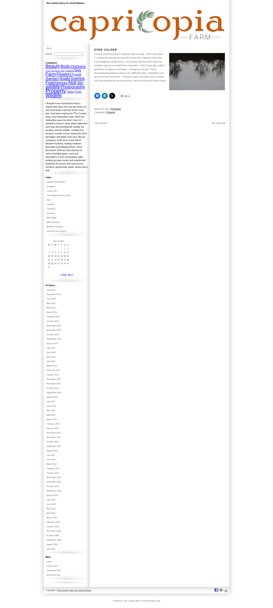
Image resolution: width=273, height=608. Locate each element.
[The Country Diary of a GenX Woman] (136, 42)
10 (49, 256)
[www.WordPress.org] (221, 590)
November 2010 (53, 482)
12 (55, 256)
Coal (48, 71)
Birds (65, 66)
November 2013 (53, 330)
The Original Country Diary (58, 195)
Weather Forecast (54, 226)
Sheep (70, 91)
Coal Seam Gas (57, 71)
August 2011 (52, 450)
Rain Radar (51, 218)
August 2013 (52, 343)
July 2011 (50, 455)
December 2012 (53, 379)
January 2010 (52, 526)
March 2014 (51, 312)
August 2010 (52, 495)
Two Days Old (218, 123)
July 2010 (50, 500)
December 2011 (53, 433)
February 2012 (53, 424)
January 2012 (52, 428)
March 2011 (51, 464)
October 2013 (52, 334)
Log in (49, 561)
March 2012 (51, 419)
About (49, 48)
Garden (52, 78)
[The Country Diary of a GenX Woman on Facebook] (216, 590)
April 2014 (50, 308)
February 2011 (53, 468)
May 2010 (50, 509)
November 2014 (53, 294)
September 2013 (53, 339)
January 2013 (52, 375)
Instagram (51, 186)
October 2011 (52, 442)
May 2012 (50, 410)
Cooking (69, 70)
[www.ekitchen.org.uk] (226, 590)
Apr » (70, 274)
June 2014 (51, 299)
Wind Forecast (53, 222)
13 (58, 256)
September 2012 (53, 392)
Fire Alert (50, 213)
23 (68, 260)
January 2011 (52, 473)
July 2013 (50, 348)
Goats (64, 78)
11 (52, 256)
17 (49, 260)
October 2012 (52, 388)
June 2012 (51, 406)
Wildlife (54, 95)
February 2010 (53, 522)
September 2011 (53, 446)
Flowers (64, 74)
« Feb (63, 274)
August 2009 (52, 544)
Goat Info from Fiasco (56, 231)
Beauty (53, 66)
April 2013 (50, 361)
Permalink (116, 109)
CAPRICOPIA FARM (55, 182)
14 (62, 256)
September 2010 (53, 491)
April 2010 (50, 513)
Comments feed (53, 570)
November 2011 (53, 437)
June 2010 (51, 504)
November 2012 (53, 384)
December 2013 (53, 325)
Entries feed (51, 566)
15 (65, 256)
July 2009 (50, 549)
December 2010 (53, 477)
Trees (78, 91)
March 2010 (51, 517)
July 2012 (50, 401)
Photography (73, 86)
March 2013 (51, 366)
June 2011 (51, 459)
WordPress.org (53, 575)
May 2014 (50, 303)
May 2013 (50, 357)
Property (111, 112)
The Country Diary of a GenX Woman (65, 3)
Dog (77, 70)
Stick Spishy (101, 123)
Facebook (51, 209)
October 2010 (52, 486)
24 (49, 263)
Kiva (48, 200)
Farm (51, 74)
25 (52, 263)
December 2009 (53, 531)
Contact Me (51, 191)
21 (62, 260)
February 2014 (53, 317)
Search (49, 54)
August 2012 (52, 397)
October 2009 (52, 535)
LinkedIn (50, 204)
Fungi (76, 74)
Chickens (78, 66)
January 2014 (52, 321)
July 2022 (50, 290)
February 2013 (53, 370)
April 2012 (50, 415)
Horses (61, 83)
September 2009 (53, 540)
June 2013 (51, 352)
